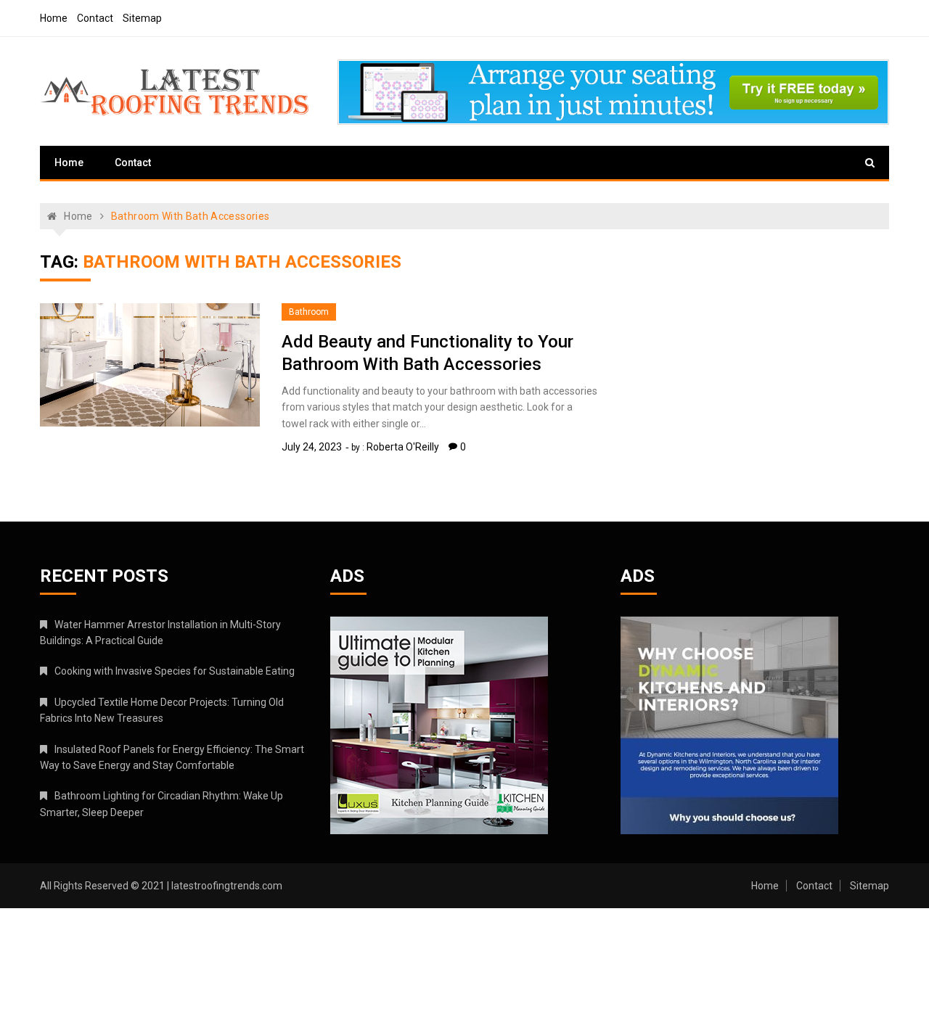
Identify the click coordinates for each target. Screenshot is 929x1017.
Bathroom (309, 312)
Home (53, 18)
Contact (95, 18)
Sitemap (142, 18)
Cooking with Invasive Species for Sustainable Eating (174, 671)
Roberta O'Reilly (403, 447)
